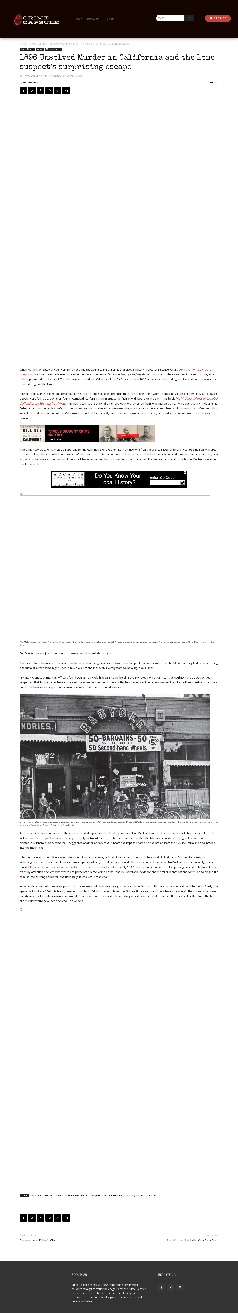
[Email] (66, 90)
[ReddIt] (57, 90)
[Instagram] (170, 1287)
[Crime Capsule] (36, 19)
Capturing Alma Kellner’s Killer (38, 1240)
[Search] (189, 18)
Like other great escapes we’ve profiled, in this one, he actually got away (75, 867)
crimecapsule (30, 82)
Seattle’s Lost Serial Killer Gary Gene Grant (192, 1240)
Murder (40, 49)
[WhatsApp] (49, 90)
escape (48, 1195)
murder (152, 1195)
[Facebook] (23, 90)
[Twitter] (32, 90)
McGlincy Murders (135, 1195)
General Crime (37, 43)
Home (23, 43)
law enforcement (113, 1195)
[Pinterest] (40, 90)
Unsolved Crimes (53, 49)
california (36, 1195)
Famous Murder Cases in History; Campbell (78, 1195)
